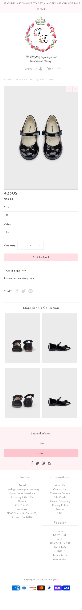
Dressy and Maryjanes (29, 80)
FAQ (60, 513)
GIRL (60, 539)
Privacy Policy (60, 505)
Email (22, 485)
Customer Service (60, 493)
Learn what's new (41, 434)
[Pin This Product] (30, 292)
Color (7, 224)
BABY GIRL (60, 535)
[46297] (59, 417)
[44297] (59, 362)
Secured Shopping (60, 501)
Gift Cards (60, 497)
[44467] (22, 417)
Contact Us (59, 489)
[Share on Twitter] (23, 292)
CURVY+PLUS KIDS (59, 543)
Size (6, 207)
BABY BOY (59, 547)
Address (22, 509)
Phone (22, 501)
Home (7, 80)
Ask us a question (16, 271)
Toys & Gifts (60, 555)
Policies (59, 509)
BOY (60, 551)
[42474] (22, 362)
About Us (59, 485)
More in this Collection (41, 308)
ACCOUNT (31, 69)
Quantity (9, 245)
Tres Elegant (51, 580)
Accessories (59, 559)
